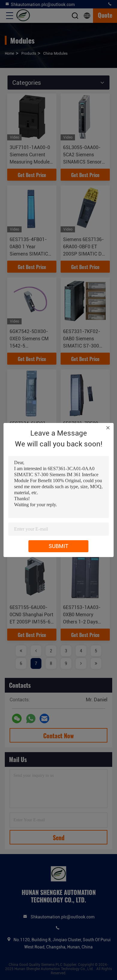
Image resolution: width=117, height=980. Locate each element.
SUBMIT (58, 546)
